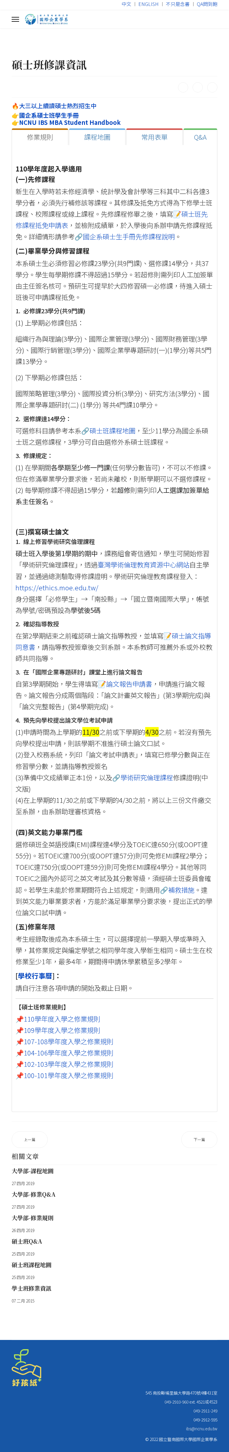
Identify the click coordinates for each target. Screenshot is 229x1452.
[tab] (40, 136)
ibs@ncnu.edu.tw (201, 1428)
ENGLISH (148, 3)
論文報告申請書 (129, 683)
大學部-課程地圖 (32, 1171)
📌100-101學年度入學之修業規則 (64, 1075)
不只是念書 (178, 3)
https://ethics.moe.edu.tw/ (57, 587)
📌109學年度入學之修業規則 (58, 1030)
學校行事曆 (35, 976)
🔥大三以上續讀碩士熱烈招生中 (54, 105)
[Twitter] (198, 87)
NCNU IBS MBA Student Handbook (70, 122)
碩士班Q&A (27, 1241)
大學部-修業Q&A (33, 1194)
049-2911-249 (205, 1411)
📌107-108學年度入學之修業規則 (64, 1041)
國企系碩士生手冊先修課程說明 (129, 236)
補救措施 (181, 889)
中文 (126, 3)
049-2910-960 (176, 1402)
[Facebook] (183, 87)
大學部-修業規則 (32, 1218)
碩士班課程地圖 (112, 430)
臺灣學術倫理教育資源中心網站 (143, 564)
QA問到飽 (207, 3)
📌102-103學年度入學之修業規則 (64, 1064)
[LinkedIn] (212, 87)
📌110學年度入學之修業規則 (58, 1018)
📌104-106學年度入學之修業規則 (64, 1052)
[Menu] (15, 19)
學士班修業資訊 (31, 1288)
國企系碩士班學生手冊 (49, 115)
